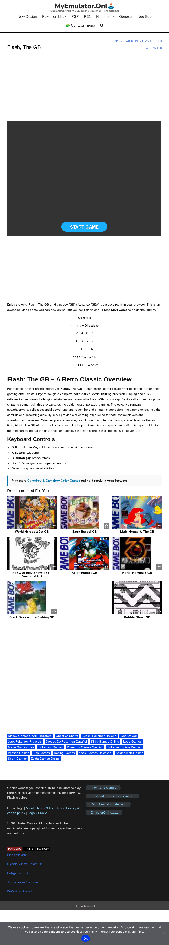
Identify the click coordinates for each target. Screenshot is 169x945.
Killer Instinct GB (84, 572)
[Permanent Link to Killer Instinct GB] (84, 553)
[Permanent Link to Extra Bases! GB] (84, 512)
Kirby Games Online (105, 741)
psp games (41, 753)
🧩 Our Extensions (80, 25)
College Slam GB (17, 873)
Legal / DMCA (37, 813)
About (30, 808)
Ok (86, 938)
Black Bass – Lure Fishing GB (31, 617)
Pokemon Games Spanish (85, 747)
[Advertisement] (84, 88)
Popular (14, 848)
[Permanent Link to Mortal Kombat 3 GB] (137, 553)
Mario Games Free (21, 747)
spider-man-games (129, 753)
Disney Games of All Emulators (29, 735)
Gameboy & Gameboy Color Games (53, 480)
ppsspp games (18, 753)
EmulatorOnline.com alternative (112, 796)
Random (43, 848)
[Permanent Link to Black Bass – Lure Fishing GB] (32, 597)
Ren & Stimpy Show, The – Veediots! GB (32, 574)
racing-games (64, 753)
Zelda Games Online (45, 758)
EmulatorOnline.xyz (104, 812)
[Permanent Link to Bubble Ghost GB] (137, 597)
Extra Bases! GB (84, 531)
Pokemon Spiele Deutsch (124, 747)
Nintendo (103, 16)
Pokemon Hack (54, 16)
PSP (75, 16)
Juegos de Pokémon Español (66, 741)
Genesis (125, 16)
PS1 (87, 16)
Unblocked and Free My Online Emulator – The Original (84, 11)
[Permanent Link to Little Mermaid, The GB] (137, 512)
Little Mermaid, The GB (137, 531)
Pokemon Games (51, 747)
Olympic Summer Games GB (24, 864)
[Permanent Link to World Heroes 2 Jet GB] (32, 512)
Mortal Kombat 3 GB (137, 572)
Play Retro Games (103, 788)
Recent (29, 848)
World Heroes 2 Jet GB (32, 531)
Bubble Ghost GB (137, 617)
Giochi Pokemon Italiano (99, 735)
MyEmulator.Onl (127, 41)
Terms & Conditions (50, 808)
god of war (129, 735)
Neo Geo (145, 16)
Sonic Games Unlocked (95, 753)
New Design (27, 16)
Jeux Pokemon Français (25, 741)
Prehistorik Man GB (18, 855)
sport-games (17, 758)
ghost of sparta (67, 735)
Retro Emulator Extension (108, 804)
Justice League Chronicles (22, 882)
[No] (163, 933)
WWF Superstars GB (19, 891)
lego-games (132, 741)
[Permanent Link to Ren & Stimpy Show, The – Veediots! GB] (32, 553)
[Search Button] (101, 25)
